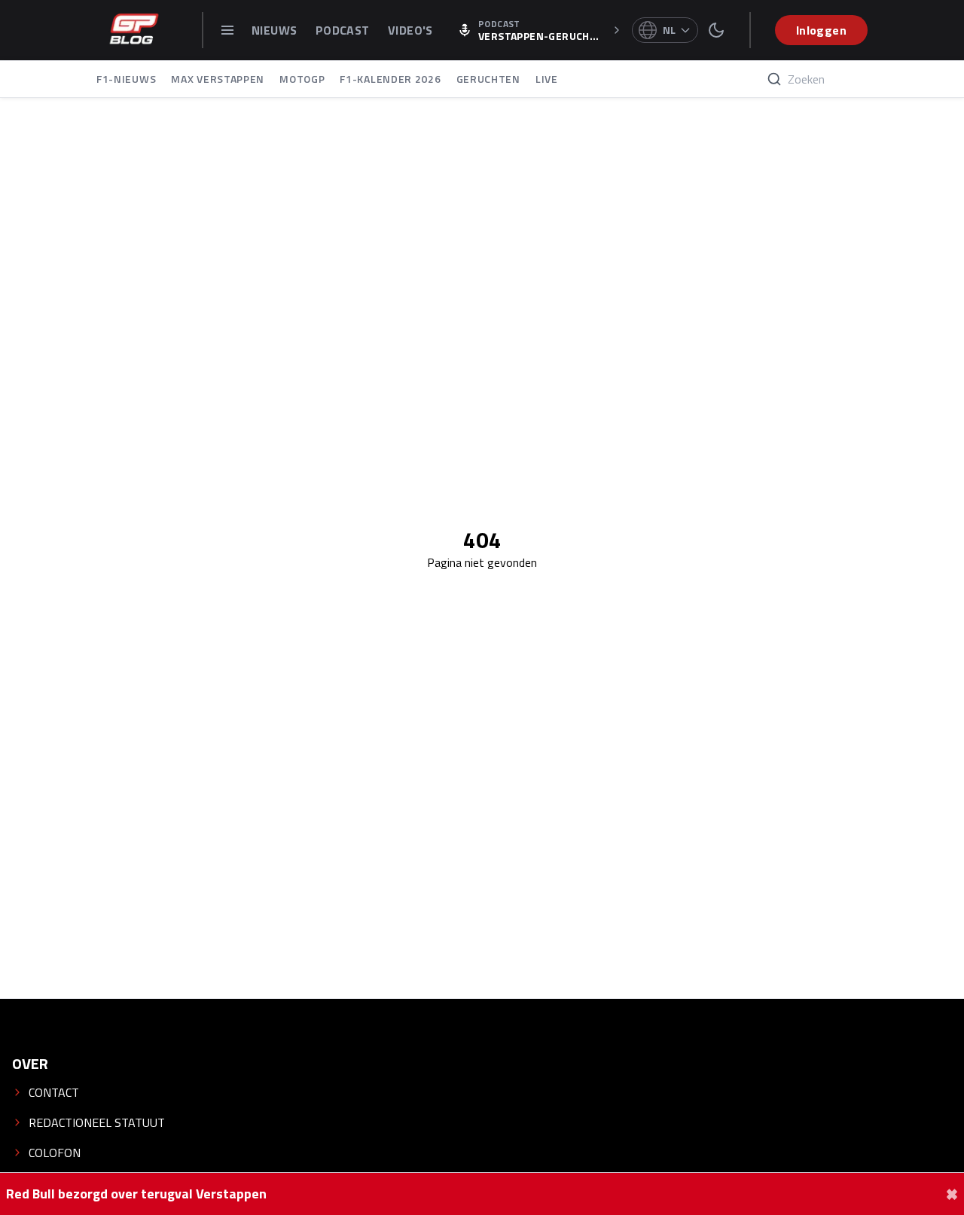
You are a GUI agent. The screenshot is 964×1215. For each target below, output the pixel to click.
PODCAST (344, 30)
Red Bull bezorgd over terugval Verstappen (136, 1194)
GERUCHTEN (488, 79)
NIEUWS (276, 30)
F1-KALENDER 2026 (390, 79)
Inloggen (821, 30)
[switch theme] (716, 30)
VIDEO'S (410, 30)
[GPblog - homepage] (134, 30)
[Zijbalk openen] (227, 30)
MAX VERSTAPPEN (217, 79)
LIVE (546, 79)
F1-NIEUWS (126, 79)
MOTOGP (302, 79)
